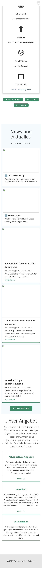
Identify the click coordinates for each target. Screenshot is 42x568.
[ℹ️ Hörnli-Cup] (21, 200)
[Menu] (38, 3)
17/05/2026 (27, 271)
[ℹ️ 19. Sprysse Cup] (21, 160)
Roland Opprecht (14, 271)
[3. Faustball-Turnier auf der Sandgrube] (21, 244)
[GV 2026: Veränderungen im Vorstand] (21, 301)
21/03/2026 (27, 328)
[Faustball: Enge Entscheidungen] (21, 361)
